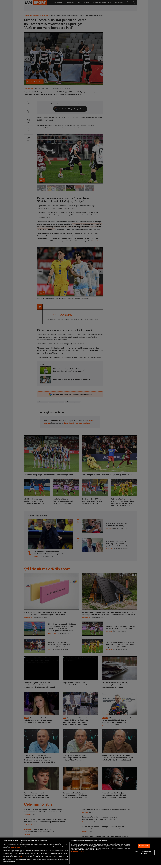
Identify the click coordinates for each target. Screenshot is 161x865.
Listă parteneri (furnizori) (78, 851)
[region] (80, 851)
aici (21, 856)
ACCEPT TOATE (144, 845)
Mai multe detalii (15, 847)
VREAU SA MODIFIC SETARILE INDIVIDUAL (143, 852)
